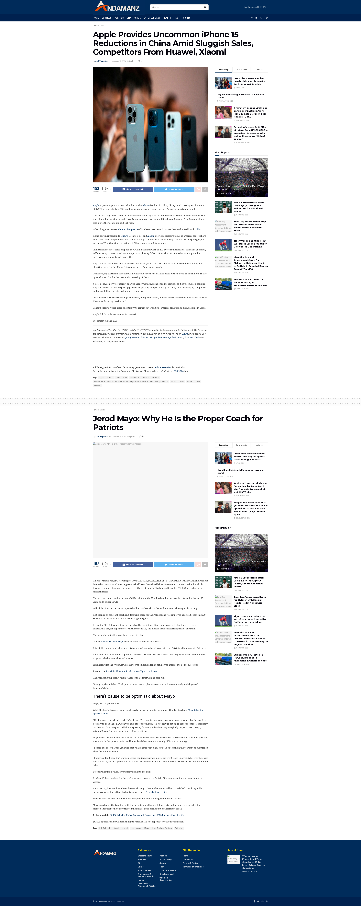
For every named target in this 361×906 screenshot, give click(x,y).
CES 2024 (178, 371)
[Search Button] (206, 7)
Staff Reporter (101, 61)
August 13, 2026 (241, 250)
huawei (146, 378)
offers (174, 382)
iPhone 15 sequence (128, 229)
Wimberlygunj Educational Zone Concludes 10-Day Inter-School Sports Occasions (253, 862)
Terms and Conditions (193, 867)
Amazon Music (191, 337)
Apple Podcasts (175, 337)
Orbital (185, 333)
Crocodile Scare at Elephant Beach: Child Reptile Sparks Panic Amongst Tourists (249, 81)
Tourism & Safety (167, 870)
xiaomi (97, 386)
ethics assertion (163, 367)
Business (106, 18)
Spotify (127, 337)
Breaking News (145, 856)
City (129, 18)
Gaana (135, 337)
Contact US (188, 859)
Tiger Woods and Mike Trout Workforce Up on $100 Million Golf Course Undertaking (250, 243)
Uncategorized (166, 874)
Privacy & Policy (190, 863)
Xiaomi (150, 235)
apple (101, 378)
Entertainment (152, 18)
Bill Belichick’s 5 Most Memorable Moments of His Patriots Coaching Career (149, 815)
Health (167, 18)
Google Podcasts (158, 337)
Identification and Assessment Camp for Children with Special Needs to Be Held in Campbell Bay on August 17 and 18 (251, 263)
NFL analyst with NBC (155, 792)
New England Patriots (162, 828)
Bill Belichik (104, 828)
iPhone (145, 205)
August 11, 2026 (224, 193)
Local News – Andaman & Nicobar (147, 885)
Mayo (146, 828)
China (199, 229)
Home (96, 18)
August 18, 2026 (241, 215)
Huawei (124, 235)
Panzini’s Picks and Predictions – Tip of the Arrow (131, 671)
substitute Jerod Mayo (112, 641)
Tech (176, 18)
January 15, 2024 (119, 61)
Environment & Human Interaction (146, 875)
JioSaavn (144, 337)
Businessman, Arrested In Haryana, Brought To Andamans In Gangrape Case (250, 282)
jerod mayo (136, 828)
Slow (198, 382)
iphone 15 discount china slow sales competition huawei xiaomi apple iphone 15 (131, 382)
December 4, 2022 (242, 289)
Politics (119, 18)
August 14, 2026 (241, 234)
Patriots (178, 828)
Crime (137, 18)
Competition (121, 378)
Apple (96, 205)
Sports (186, 18)
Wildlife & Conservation (165, 879)
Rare (182, 382)
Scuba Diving (165, 859)
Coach (116, 828)
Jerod (125, 828)
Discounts (134, 378)
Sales (189, 382)
